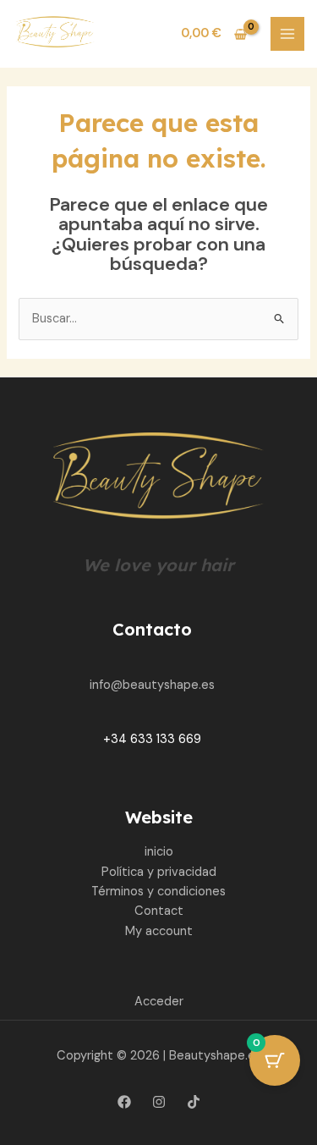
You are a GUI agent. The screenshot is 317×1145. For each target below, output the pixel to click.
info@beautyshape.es (152, 685)
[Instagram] (159, 1102)
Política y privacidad (158, 872)
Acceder (158, 1002)
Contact (158, 911)
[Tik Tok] (193, 1102)
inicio (159, 852)
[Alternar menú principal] (287, 34)
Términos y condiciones (158, 892)
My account (159, 931)
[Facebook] (124, 1102)
